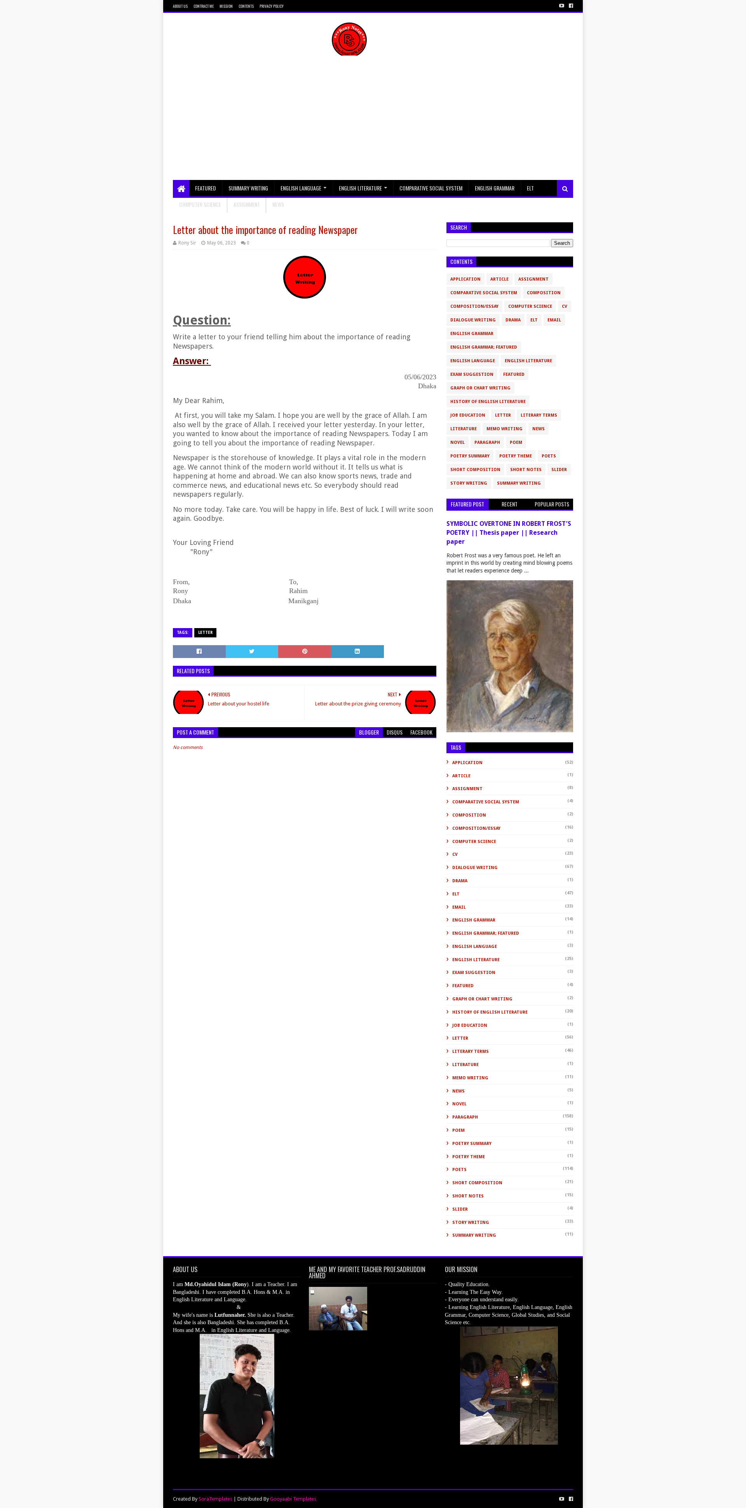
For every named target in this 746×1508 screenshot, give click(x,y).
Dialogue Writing (473, 320)
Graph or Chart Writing (480, 388)
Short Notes (526, 469)
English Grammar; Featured (483, 347)
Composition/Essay (474, 306)
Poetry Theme (515, 456)
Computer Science (200, 204)
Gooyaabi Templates (293, 1499)
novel (457, 442)
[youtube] (562, 6)
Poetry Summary (470, 456)
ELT (530, 188)
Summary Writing (248, 188)
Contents (246, 6)
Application (465, 279)
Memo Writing (504, 428)
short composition (475, 469)
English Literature (360, 188)
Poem (516, 442)
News (538, 428)
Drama (513, 320)
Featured (205, 188)
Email (554, 320)
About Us (180, 6)
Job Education (467, 415)
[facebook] (570, 6)
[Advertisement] (373, 121)
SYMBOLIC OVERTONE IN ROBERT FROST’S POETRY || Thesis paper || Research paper (508, 532)
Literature (463, 428)
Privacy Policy (272, 6)
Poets (549, 456)
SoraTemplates (215, 1499)
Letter (205, 632)
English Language (301, 188)
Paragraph (487, 442)
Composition (544, 292)
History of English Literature (488, 401)
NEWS (278, 204)
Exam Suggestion (471, 374)
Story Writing (468, 483)
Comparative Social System (430, 188)
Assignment (247, 204)
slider (559, 469)
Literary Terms (539, 415)
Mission (226, 6)
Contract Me (203, 6)
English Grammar (494, 188)
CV (564, 306)
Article (499, 279)
